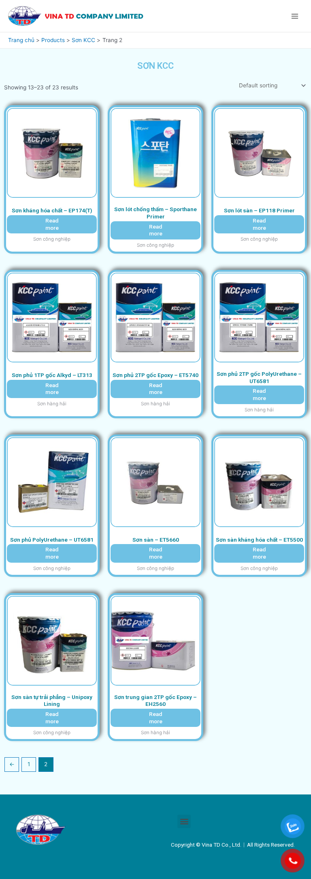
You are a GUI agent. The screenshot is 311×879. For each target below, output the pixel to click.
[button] (184, 821)
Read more (52, 224)
